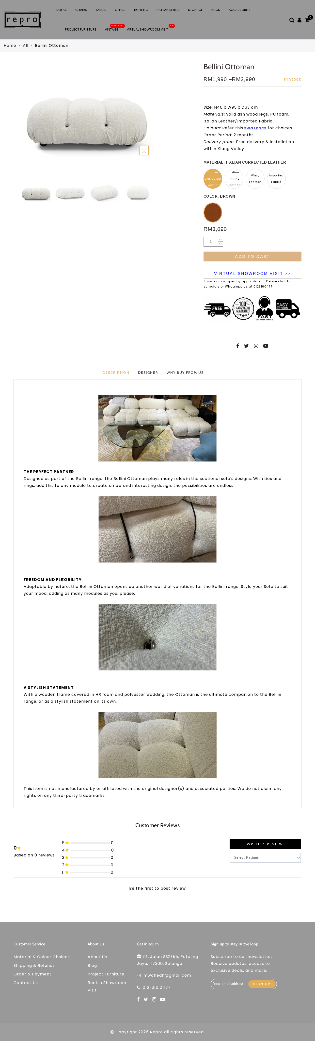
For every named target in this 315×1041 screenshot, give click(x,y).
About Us (97, 957)
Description (116, 372)
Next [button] (149, 122)
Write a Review (265, 844)
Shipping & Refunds (34, 965)
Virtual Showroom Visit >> (252, 274)
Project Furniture (80, 29)
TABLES (100, 9)
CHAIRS (81, 9)
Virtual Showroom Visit (147, 29)
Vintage (111, 29)
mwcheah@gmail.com (167, 975)
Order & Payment (32, 974)
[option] (87, 119)
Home (10, 45)
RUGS (215, 9)
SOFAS (61, 9)
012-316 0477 (157, 987)
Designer (148, 372)
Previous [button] (19, 122)
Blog (92, 965)
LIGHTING (141, 9)
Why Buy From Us (185, 372)
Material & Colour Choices (42, 957)
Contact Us (26, 983)
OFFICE (120, 9)
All (25, 45)
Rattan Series (168, 9)
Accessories (240, 9)
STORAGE (195, 9)
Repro (156, 1032)
